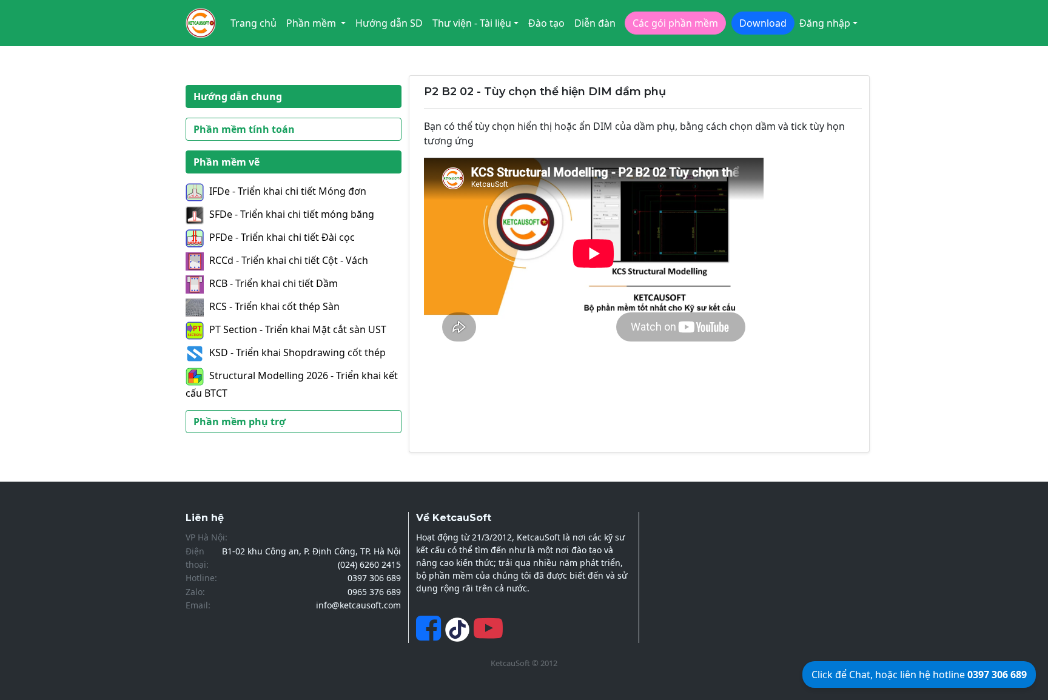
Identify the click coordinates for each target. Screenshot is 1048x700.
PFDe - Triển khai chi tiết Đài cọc (282, 237)
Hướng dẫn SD (389, 23)
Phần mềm (312, 23)
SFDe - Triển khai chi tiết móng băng (291, 214)
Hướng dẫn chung (237, 96)
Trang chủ (253, 23)
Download (763, 23)
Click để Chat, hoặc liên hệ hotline (919, 674)
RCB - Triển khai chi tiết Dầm (273, 283)
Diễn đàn (595, 23)
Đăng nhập (824, 23)
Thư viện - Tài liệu (471, 23)
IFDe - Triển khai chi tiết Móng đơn (287, 191)
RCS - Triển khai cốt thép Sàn (274, 306)
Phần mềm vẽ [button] (226, 162)
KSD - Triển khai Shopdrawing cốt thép (297, 352)
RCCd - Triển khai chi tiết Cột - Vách (288, 260)
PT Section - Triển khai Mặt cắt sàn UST (297, 329)
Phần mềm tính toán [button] (244, 129)
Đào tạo (546, 23)
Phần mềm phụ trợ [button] (239, 421)
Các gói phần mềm (675, 23)
